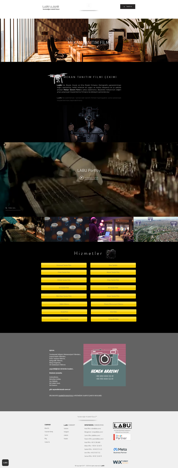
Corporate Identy (49, 432)
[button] (89, 5)
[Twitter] (89, 12)
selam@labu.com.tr (96, 428)
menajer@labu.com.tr (97, 432)
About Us (47, 428)
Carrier (46, 435)
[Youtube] (96, 12)
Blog (46, 438)
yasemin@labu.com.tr (98, 439)
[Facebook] (85, 12)
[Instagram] (82, 12)
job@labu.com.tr (96, 435)
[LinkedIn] (92, 12)
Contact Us (47, 442)
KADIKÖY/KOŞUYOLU (66, 396)
